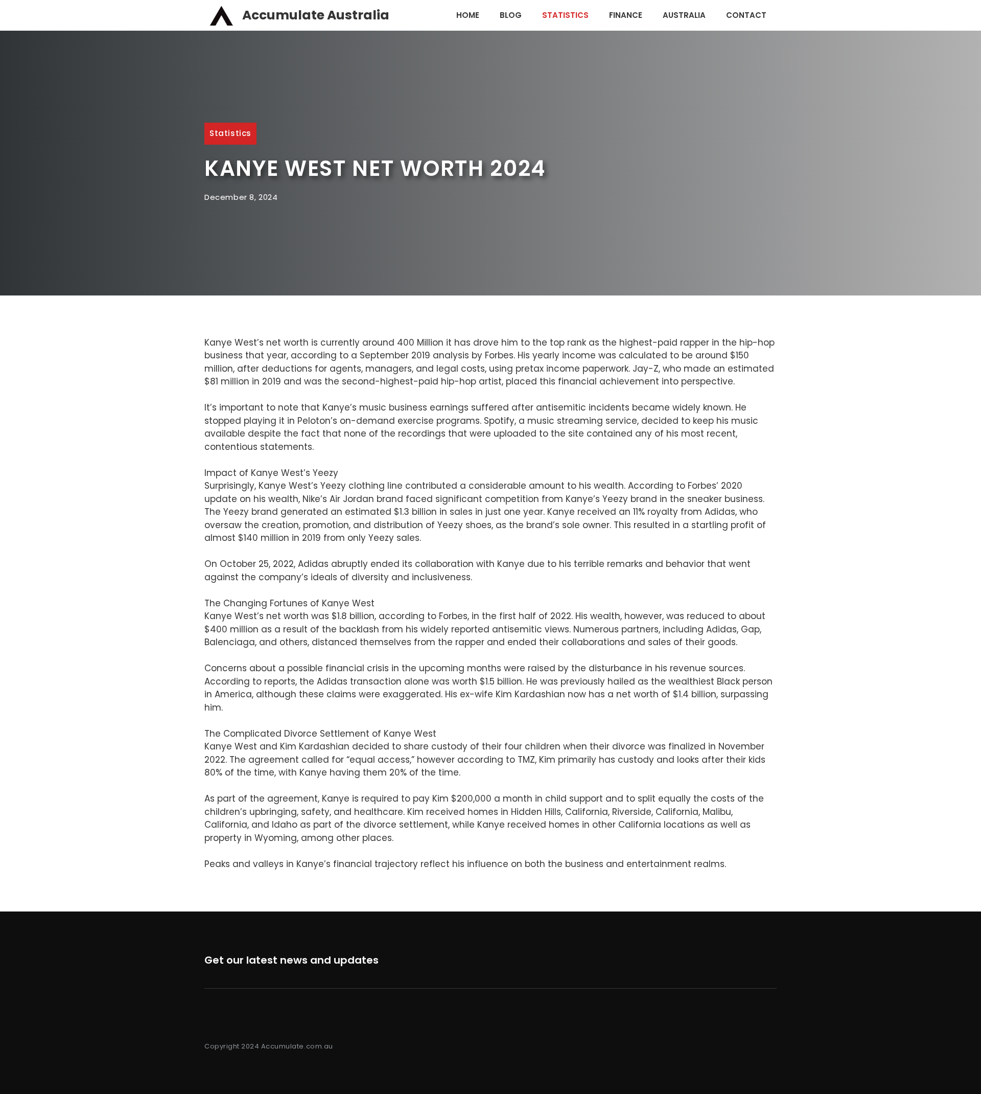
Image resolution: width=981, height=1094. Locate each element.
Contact (746, 15)
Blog (511, 15)
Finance (625, 15)
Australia (684, 15)
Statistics (565, 15)
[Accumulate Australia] (220, 15)
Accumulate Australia (315, 15)
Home (467, 15)
